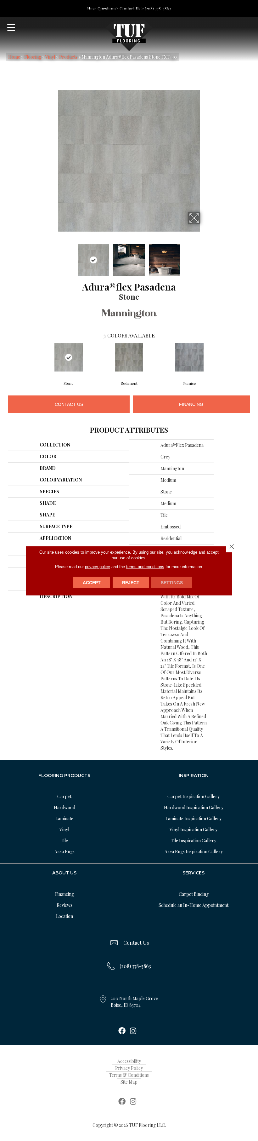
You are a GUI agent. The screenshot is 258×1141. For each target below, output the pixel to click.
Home (14, 57)
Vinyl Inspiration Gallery (193, 830)
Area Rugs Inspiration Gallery (194, 852)
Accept (92, 582)
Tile (64, 841)
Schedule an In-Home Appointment (193, 905)
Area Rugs (64, 852)
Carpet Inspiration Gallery (193, 796)
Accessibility (129, 1061)
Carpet (64, 796)
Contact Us (69, 404)
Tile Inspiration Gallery (193, 841)
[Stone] (68, 357)
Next (204, 257)
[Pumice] (189, 357)
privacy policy (97, 566)
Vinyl (50, 57)
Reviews (64, 905)
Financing (191, 404)
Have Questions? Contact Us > (115, 8)
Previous (53, 257)
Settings (172, 582)
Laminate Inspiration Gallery (193, 818)
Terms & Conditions (129, 1075)
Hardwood (64, 807)
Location (64, 916)
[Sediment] (129, 357)
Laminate (64, 818)
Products (68, 57)
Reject (130, 582)
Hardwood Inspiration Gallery (193, 807)
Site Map (129, 1082)
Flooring (32, 57)
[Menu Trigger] (11, 27)
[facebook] (122, 1031)
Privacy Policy (129, 1068)
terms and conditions (145, 566)
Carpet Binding (194, 894)
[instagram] (133, 1031)
